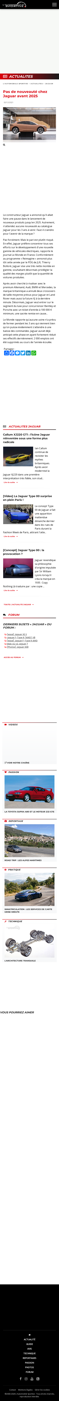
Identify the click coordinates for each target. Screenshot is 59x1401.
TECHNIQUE (29, 1353)
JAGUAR (49, 84)
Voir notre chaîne (18, 763)
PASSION (29, 1362)
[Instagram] (26, 1378)
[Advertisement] (29, 41)
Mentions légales (25, 1390)
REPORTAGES (29, 1358)
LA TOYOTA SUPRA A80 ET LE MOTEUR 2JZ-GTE (29, 811)
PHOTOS (29, 1367)
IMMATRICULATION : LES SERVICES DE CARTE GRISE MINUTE (28, 910)
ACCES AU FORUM (12, 657)
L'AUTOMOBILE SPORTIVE (15, 84)
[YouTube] (32, 1378)
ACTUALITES (37, 84)
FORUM (29, 1372)
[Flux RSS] (37, 1378)
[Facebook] (21, 1378)
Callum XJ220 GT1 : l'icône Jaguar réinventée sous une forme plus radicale (26, 438)
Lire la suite (9, 482)
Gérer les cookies (42, 1390)
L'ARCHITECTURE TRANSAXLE (20, 960)
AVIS (29, 1348)
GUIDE (29, 1344)
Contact (12, 1390)
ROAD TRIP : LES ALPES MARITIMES (23, 860)
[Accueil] (29, 1334)
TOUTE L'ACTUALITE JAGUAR (17, 604)
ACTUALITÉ (29, 1339)
